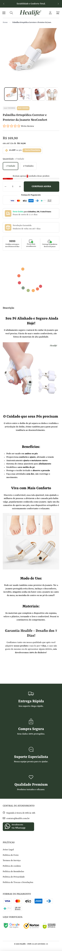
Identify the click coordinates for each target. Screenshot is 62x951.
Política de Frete (11, 855)
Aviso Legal (8, 850)
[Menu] (4, 13)
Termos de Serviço (12, 860)
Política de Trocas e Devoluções (18, 882)
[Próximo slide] (58, 4)
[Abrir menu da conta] (50, 13)
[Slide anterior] (4, 4)
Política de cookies (12, 866)
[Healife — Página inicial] (30, 13)
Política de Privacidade (14, 877)
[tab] (11, 94)
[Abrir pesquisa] (11, 13)
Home (5, 22)
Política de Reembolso (13, 871)
